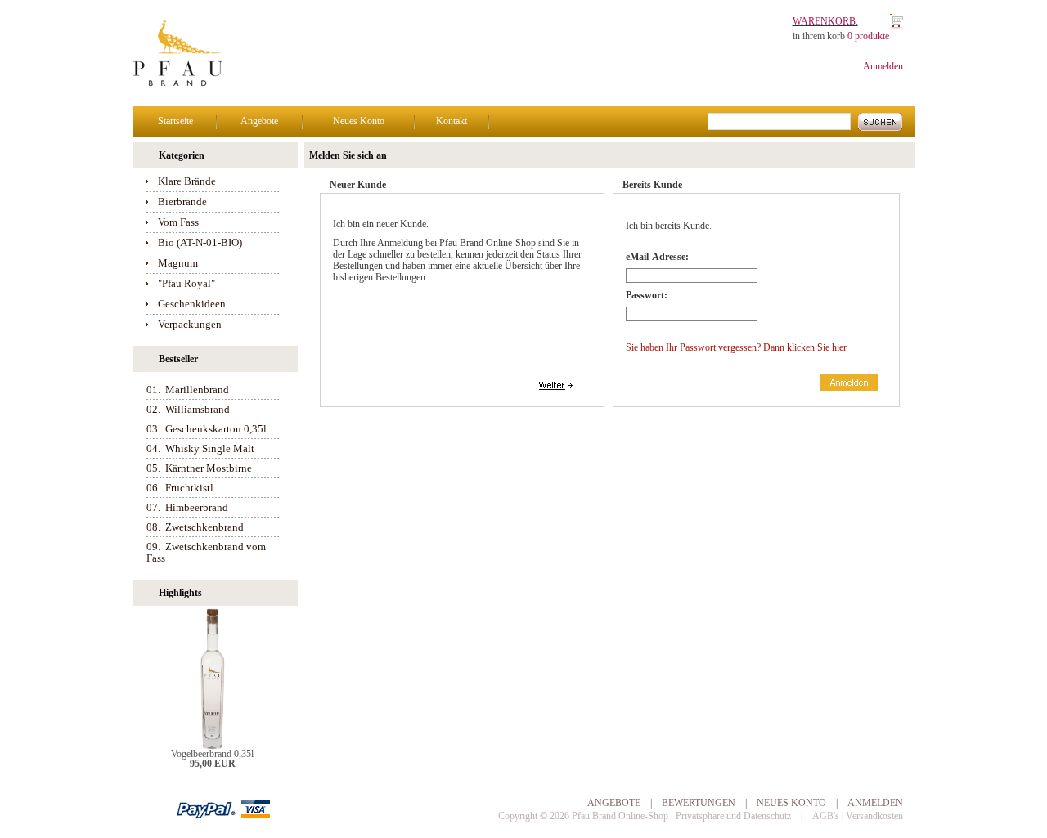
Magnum (178, 263)
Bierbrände (182, 201)
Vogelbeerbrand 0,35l (212, 754)
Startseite (175, 121)
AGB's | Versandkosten (857, 816)
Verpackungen (190, 324)
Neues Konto (358, 121)
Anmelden (883, 66)
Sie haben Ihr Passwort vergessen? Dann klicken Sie (736, 347)
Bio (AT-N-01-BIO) (200, 242)
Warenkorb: (825, 21)
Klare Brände (187, 181)
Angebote (259, 121)
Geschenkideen (192, 304)
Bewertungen (698, 803)
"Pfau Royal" (186, 283)
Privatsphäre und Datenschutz (733, 816)
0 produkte (868, 36)
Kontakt (451, 121)
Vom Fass (178, 222)
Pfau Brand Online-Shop (620, 816)
